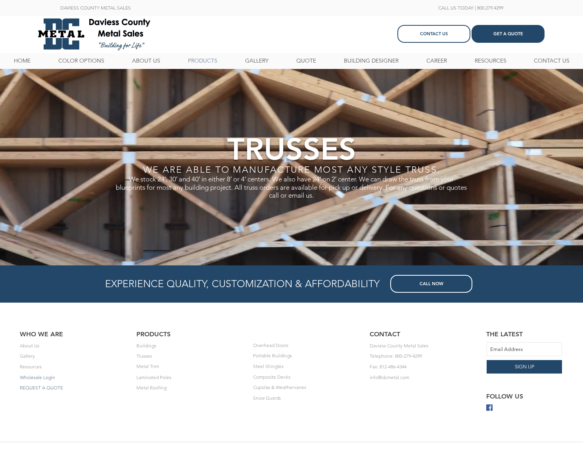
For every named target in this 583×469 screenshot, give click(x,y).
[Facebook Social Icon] (489, 407)
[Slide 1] (291, 245)
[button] (95, 7)
